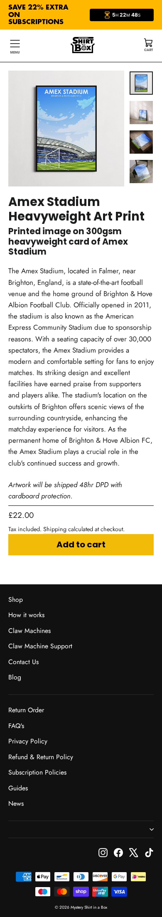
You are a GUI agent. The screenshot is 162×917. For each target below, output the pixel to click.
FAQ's (16, 726)
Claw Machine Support (40, 646)
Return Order (26, 710)
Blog (14, 677)
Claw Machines (29, 630)
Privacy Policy (27, 741)
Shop (15, 599)
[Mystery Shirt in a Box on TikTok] (149, 852)
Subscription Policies (37, 772)
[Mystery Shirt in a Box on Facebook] (118, 852)
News (16, 803)
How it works (26, 615)
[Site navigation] (15, 46)
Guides (18, 788)
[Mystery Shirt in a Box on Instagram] (103, 852)
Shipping (54, 529)
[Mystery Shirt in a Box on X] (133, 852)
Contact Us (23, 662)
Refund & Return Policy (40, 757)
